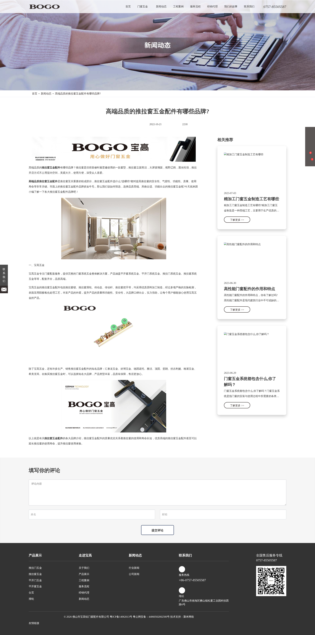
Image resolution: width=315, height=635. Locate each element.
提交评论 (157, 530)
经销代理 (212, 6)
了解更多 (237, 219)
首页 (128, 6)
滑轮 (31, 598)
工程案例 (178, 6)
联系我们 (249, 6)
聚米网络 (188, 616)
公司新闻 (134, 574)
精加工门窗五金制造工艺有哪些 (251, 199)
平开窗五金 (35, 586)
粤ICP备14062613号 (121, 616)
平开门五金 (35, 580)
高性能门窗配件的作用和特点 (249, 289)
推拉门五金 (35, 567)
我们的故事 (230, 6)
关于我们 (84, 567)
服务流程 (195, 6)
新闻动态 (161, 6)
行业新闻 (134, 567)
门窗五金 (142, 6)
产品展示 (84, 574)
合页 (31, 592)
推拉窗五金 (35, 574)
